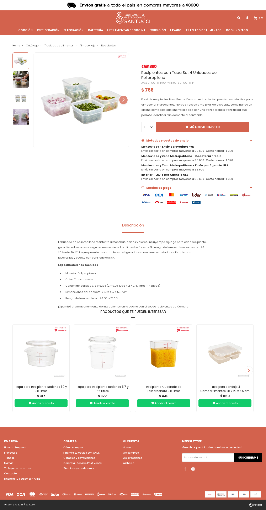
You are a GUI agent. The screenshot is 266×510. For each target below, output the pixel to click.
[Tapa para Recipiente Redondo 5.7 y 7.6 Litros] (102, 353)
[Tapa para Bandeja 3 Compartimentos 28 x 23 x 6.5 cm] (225, 353)
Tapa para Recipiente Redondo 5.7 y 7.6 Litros (102, 389)
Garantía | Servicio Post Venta (82, 463)
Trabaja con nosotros (18, 468)
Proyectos (10, 452)
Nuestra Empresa (15, 447)
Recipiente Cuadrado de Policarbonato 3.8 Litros (163, 389)
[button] (123, 100)
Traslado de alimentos (204, 30)
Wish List (128, 463)
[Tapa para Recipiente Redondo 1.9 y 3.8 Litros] (41, 353)
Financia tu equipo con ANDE (22, 478)
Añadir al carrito (205, 127)
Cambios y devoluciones (79, 458)
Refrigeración (48, 30)
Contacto (10, 473)
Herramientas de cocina (126, 30)
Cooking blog (237, 30)
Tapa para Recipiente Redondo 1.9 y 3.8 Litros (41, 389)
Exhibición (158, 30)
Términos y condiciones (78, 468)
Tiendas (9, 458)
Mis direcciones (132, 458)
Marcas (8, 463)
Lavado (175, 30)
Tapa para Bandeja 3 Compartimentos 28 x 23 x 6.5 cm (225, 389)
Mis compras (131, 452)
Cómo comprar (73, 447)
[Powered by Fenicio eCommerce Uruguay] (255, 505)
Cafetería (95, 30)
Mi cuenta (129, 447)
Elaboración (74, 30)
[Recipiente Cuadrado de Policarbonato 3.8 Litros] (163, 353)
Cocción (25, 30)
